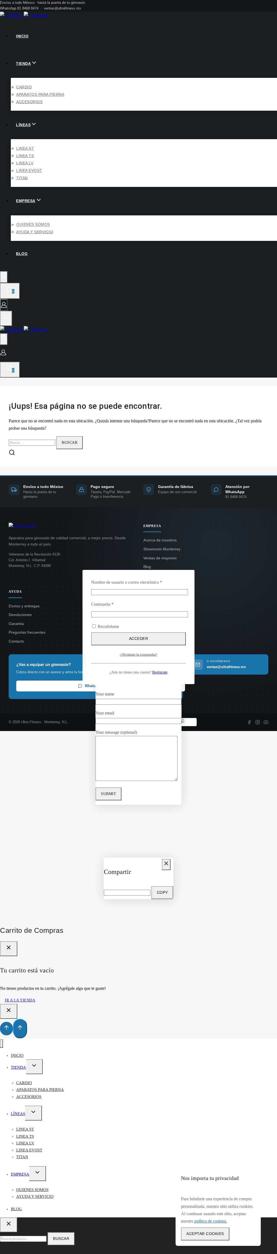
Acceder (138, 638)
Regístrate (159, 672)
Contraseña (112, 604)
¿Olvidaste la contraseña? (138, 654)
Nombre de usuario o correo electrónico (136, 582)
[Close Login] (8, 1011)
